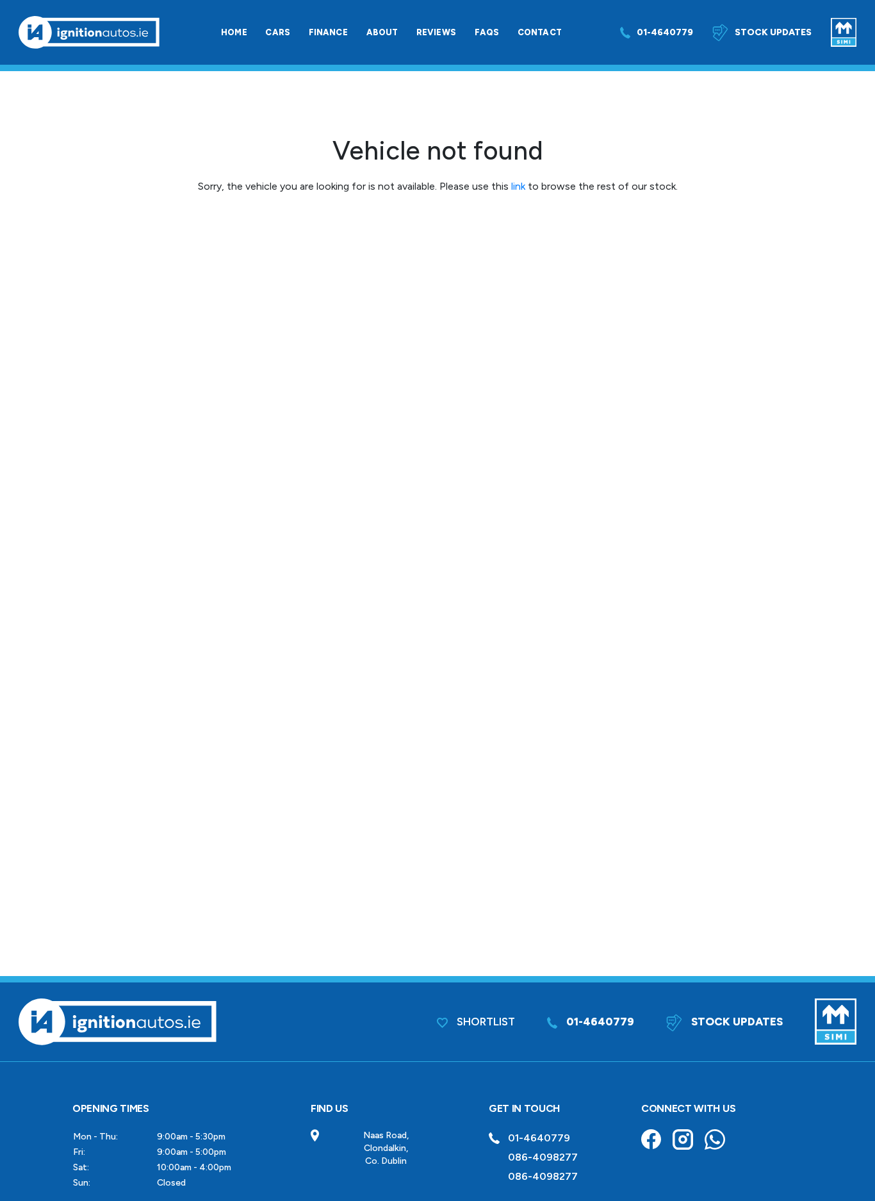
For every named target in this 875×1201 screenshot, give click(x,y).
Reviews (436, 32)
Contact (540, 32)
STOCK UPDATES (736, 1021)
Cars (277, 32)
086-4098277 (543, 1157)
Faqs (487, 32)
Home (234, 32)
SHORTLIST (484, 1021)
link (518, 186)
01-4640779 (665, 32)
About (382, 32)
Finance (328, 32)
